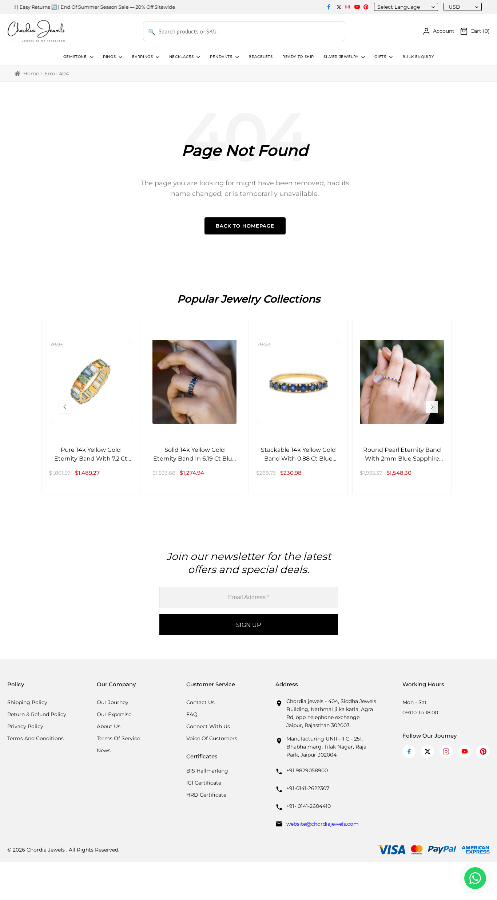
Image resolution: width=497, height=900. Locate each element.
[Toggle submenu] (91, 57)
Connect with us (208, 726)
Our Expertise (114, 714)
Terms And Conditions (35, 738)
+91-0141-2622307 (307, 788)
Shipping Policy (27, 702)
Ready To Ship (298, 56)
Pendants (221, 56)
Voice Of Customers (211, 738)
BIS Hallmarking (207, 770)
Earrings (142, 56)
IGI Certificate (203, 782)
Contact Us (200, 702)
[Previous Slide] (65, 407)
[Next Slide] (432, 407)
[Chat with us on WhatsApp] (475, 878)
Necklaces (181, 56)
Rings (109, 56)
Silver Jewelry (340, 56)
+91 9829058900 (307, 770)
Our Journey (112, 702)
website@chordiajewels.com (322, 824)
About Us (108, 726)
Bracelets (261, 56)
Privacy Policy (25, 726)
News (104, 750)
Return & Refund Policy (36, 714)
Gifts (380, 56)
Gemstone (75, 56)
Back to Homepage (245, 226)
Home (31, 73)
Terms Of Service (118, 738)
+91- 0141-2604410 (308, 806)
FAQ (192, 714)
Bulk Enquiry (418, 56)
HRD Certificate (206, 795)
